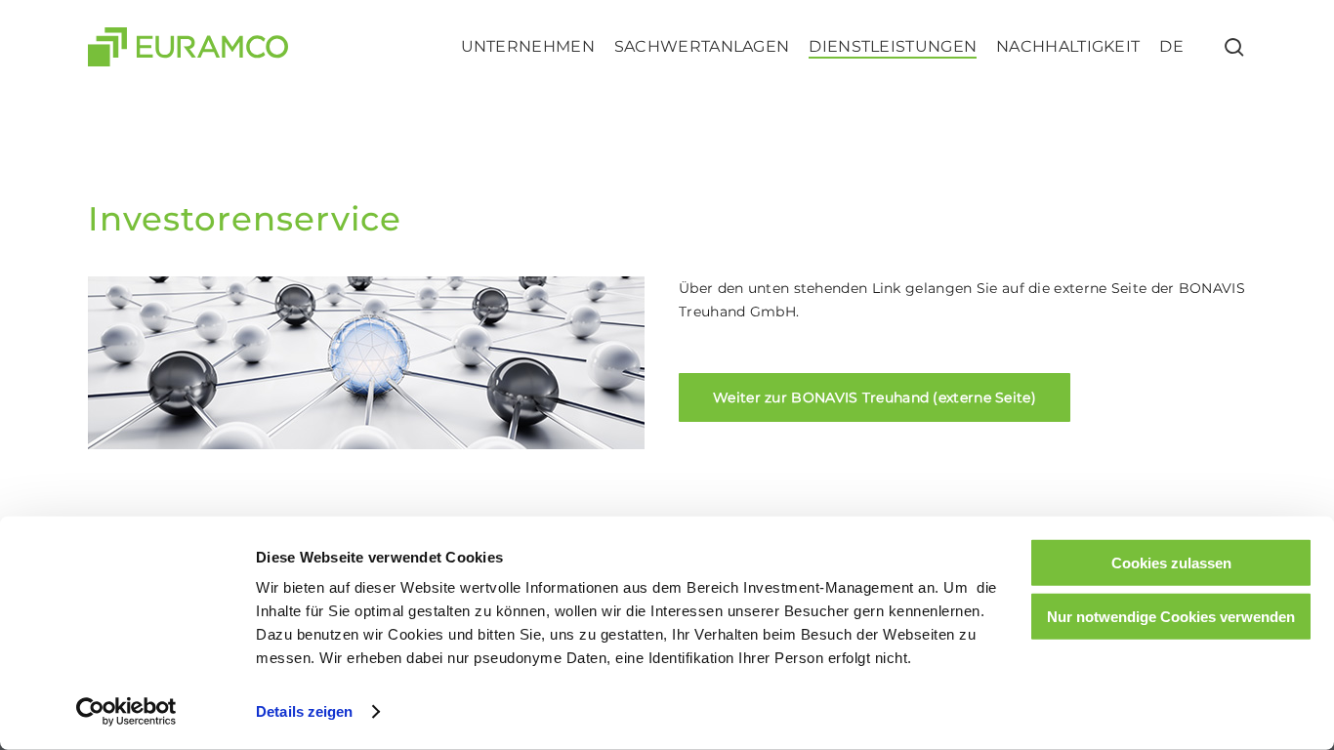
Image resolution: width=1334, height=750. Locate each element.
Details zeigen (304, 711)
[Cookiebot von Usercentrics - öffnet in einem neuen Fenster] (126, 712)
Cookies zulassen (1171, 563)
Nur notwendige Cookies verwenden (1171, 615)
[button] (874, 397)
